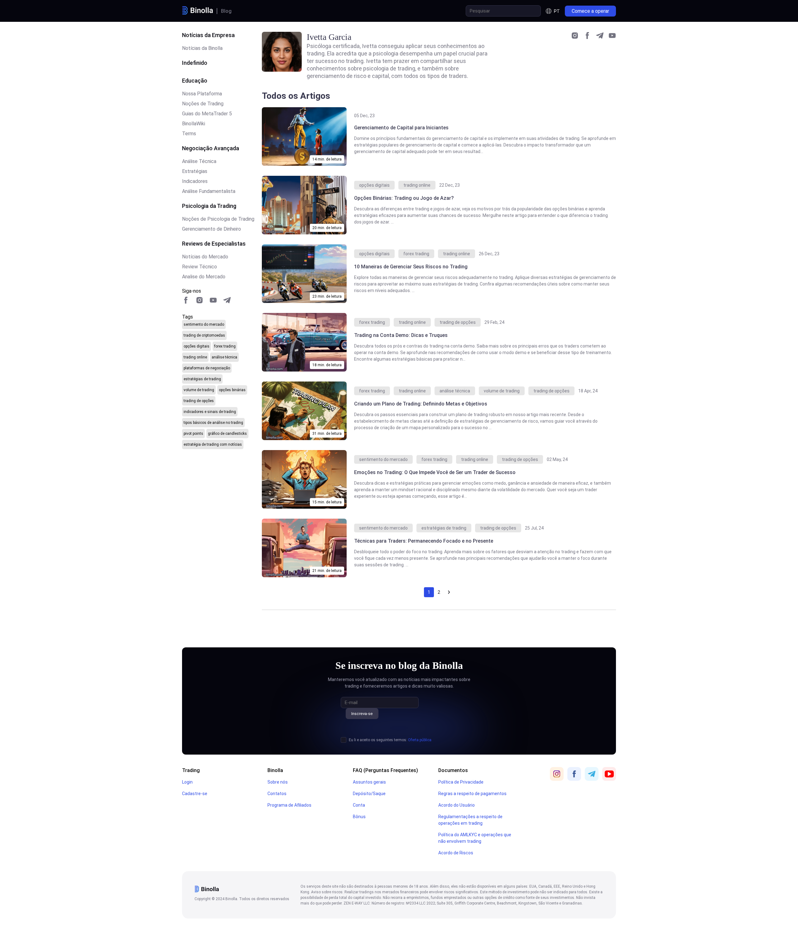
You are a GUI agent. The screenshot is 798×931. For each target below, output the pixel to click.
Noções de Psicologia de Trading (218, 219)
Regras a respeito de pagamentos (472, 793)
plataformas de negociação (207, 368)
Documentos (453, 770)
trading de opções (199, 401)
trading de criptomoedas (204, 335)
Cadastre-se (194, 793)
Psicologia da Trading (209, 206)
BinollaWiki (193, 124)
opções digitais (196, 346)
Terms (189, 134)
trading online (195, 357)
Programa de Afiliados (289, 805)
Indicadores (195, 181)
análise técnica (224, 357)
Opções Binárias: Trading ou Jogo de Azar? (404, 198)
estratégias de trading (202, 379)
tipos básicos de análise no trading (213, 422)
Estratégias (194, 171)
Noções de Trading (203, 104)
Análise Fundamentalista (208, 191)
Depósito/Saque (369, 793)
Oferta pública (419, 740)
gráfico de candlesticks (227, 433)
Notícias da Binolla (202, 48)
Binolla (275, 770)
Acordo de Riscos (455, 852)
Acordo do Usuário (456, 805)
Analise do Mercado (203, 277)
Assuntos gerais (369, 782)
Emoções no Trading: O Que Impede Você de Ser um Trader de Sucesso (435, 472)
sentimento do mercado (204, 324)
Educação (194, 80)
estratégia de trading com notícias (213, 444)
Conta (359, 805)
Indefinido (194, 63)
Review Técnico (199, 267)
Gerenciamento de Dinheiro (211, 229)
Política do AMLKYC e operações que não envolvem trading (474, 838)
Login (187, 782)
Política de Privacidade (460, 782)
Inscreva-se (362, 713)
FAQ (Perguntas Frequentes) (385, 770)
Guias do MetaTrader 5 (207, 114)
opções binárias (232, 390)
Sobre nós (277, 782)
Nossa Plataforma (202, 94)
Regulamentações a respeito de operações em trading (470, 820)
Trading (191, 770)
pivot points (193, 433)
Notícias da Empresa (208, 35)
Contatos (276, 793)
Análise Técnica (199, 161)
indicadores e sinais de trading (210, 412)
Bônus (359, 816)
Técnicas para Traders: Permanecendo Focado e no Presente (423, 541)
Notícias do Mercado (205, 257)
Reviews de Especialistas (214, 243)
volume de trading (199, 390)
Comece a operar (590, 11)
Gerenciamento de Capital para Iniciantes (401, 128)
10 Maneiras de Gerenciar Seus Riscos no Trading (411, 267)
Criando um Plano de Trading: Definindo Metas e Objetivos (420, 404)
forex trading (225, 346)
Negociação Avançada (210, 148)
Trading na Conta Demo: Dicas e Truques (401, 335)
